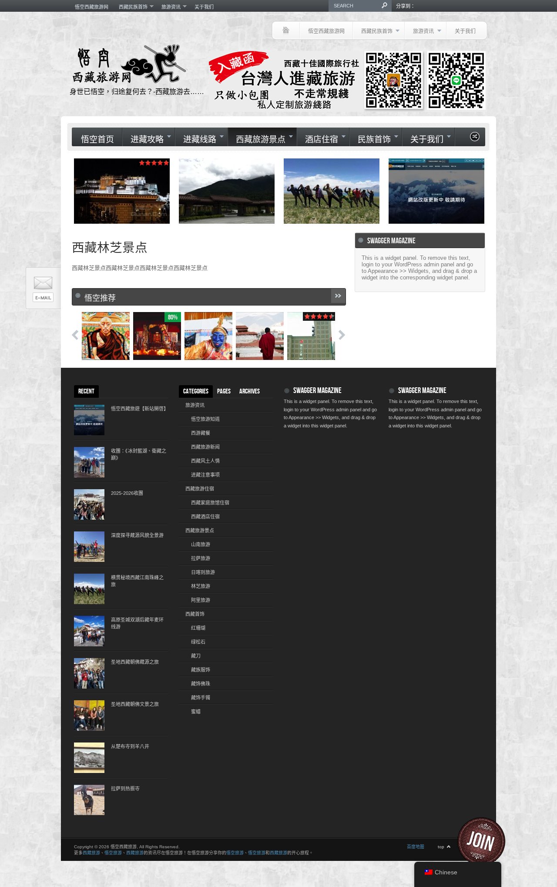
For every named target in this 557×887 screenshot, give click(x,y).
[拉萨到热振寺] (89, 800)
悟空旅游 (113, 852)
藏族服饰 (200, 669)
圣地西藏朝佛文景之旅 (135, 704)
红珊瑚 (198, 628)
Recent (86, 391)
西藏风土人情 (205, 461)
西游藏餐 (200, 433)
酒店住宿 (317, 139)
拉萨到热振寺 (125, 788)
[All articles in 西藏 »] (338, 296)
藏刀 (196, 656)
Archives (249, 391)
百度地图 (415, 846)
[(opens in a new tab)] (436, 191)
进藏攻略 (143, 139)
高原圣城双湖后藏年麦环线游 (137, 623)
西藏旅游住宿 (199, 488)
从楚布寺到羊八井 (130, 746)
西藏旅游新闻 (205, 447)
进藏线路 (195, 139)
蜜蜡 (196, 711)
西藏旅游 (91, 852)
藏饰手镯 (200, 697)
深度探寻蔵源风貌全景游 (137, 535)
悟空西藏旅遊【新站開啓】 (139, 408)
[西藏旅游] (286, 30)
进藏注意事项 (205, 474)
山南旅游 (200, 544)
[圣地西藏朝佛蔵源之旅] (89, 673)
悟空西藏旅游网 (91, 7)
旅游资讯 (168, 7)
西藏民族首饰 (131, 7)
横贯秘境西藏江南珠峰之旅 (137, 581)
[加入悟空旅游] (486, 841)
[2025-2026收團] (89, 504)
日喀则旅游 (203, 572)
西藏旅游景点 (256, 139)
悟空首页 (97, 140)
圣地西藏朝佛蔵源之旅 (135, 662)
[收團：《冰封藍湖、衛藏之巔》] (89, 462)
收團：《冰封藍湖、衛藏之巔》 (138, 454)
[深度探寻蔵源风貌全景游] (89, 546)
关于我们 (204, 7)
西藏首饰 (195, 614)
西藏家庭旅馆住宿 (210, 502)
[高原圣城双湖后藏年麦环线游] (89, 631)
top (441, 846)
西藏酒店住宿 (205, 516)
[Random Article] (475, 139)
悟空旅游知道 (205, 419)
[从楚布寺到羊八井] (89, 758)
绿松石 (198, 642)
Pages (224, 391)
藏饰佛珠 (200, 683)
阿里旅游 (200, 600)
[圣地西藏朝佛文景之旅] (89, 715)
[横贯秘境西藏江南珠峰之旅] (89, 589)
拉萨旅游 (200, 558)
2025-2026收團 (127, 493)
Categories (195, 391)
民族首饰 (370, 139)
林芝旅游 (200, 586)
